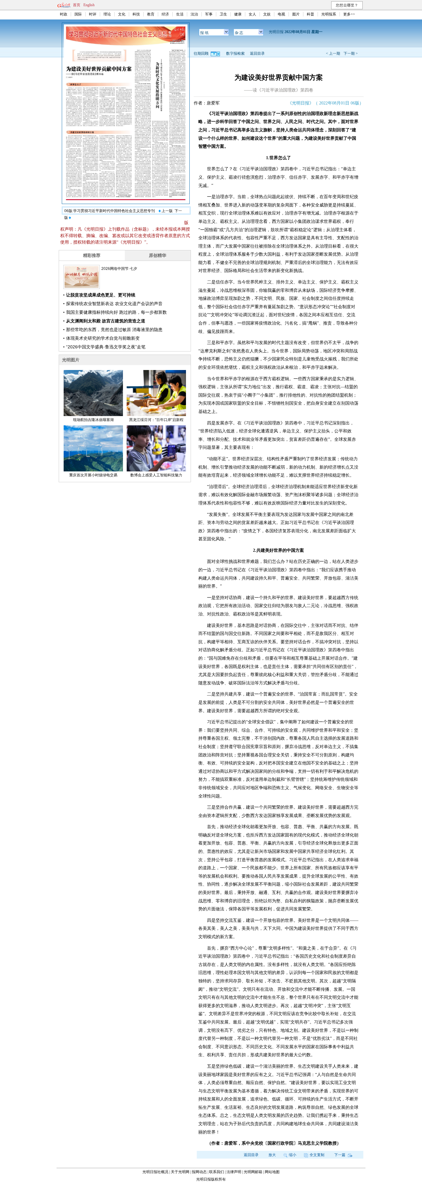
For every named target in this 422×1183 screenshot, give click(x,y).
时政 (63, 14)
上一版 (167, 211)
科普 (310, 14)
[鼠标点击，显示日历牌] (216, 53)
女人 (252, 14)
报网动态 (199, 1172)
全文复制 (317, 1155)
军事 (209, 14)
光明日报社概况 (155, 1172)
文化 (121, 14)
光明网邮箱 (253, 1172)
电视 (281, 14)
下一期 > (351, 53)
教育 (150, 14)
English (89, 5)
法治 (194, 14)
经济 (165, 14)
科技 (136, 14)
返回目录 (257, 53)
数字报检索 (235, 53)
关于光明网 (180, 1172)
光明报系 (328, 14)
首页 (76, 5)
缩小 (292, 1155)
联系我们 (216, 1172)
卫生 (223, 14)
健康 (238, 14)
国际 (78, 14)
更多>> (349, 14)
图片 (296, 14)
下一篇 (340, 1155)
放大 (272, 1155)
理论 (107, 14)
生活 (180, 14)
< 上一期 (333, 53)
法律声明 (233, 1172)
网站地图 (272, 1172)
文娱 (267, 14)
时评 (92, 14)
